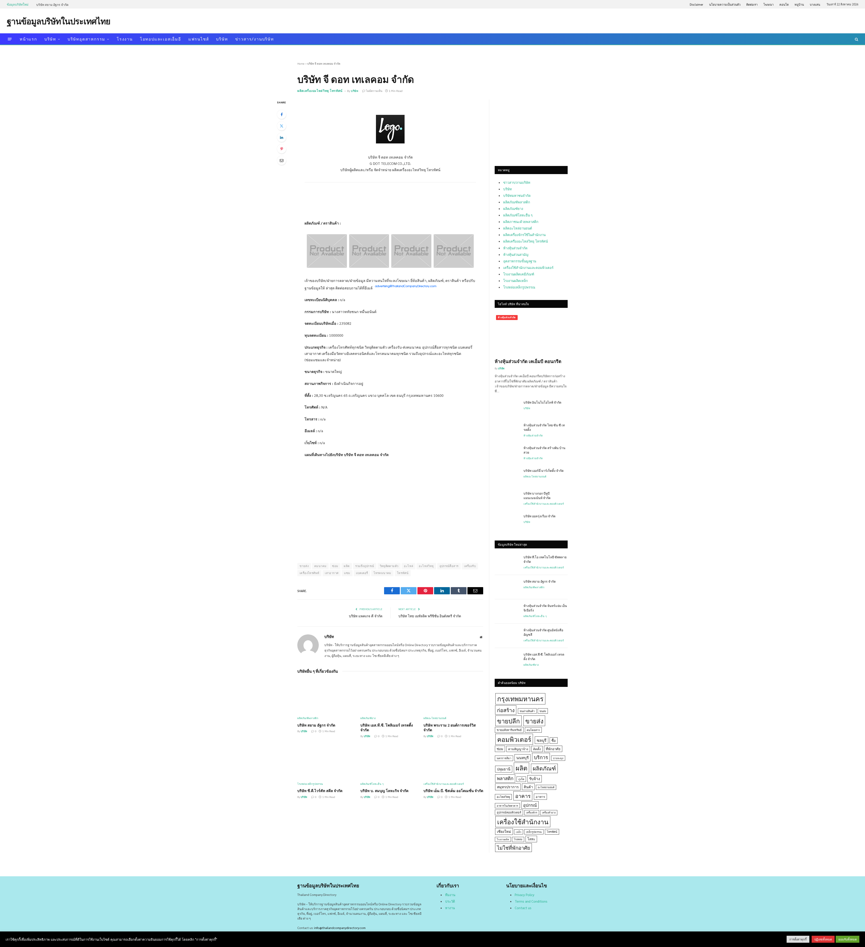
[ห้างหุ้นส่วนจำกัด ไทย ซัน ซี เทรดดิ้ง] (507, 430)
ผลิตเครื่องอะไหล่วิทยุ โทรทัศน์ (320, 91)
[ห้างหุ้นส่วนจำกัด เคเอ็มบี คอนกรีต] (531, 334)
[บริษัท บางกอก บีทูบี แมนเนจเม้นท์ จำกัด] (507, 499)
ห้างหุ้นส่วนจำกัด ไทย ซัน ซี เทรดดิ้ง (544, 427)
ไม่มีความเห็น (374, 91)
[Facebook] (281, 114)
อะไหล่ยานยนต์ (546, 787)
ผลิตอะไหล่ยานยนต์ (434, 718)
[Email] (281, 160)
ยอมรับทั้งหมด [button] (847, 939)
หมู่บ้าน (799, 4)
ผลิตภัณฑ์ (544, 768)
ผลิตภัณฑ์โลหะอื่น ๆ (372, 784)
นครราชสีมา (504, 758)
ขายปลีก (508, 721)
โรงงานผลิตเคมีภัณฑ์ (518, 274)
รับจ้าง (534, 778)
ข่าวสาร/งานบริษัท (254, 38)
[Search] (856, 39)
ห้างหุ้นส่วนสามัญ (515, 254)
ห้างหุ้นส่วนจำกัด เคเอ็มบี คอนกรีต (528, 361)
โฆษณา (768, 4)
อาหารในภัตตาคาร (507, 805)
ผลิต (346, 566)
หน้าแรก (28, 38)
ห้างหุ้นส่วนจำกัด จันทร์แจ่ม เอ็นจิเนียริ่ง (545, 608)
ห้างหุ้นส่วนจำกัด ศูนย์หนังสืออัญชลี (543, 632)
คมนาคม (320, 566)
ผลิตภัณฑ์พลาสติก (308, 718)
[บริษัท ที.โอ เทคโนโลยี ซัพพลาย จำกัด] (507, 562)
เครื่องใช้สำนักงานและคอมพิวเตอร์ (443, 784)
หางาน (450, 908)
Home (301, 63)
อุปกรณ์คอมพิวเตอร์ (509, 812)
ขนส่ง (542, 711)
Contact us (523, 908)
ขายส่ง (304, 566)
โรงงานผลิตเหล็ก (515, 280)
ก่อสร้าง (505, 709)
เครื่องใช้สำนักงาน (523, 821)
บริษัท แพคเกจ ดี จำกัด (365, 616)
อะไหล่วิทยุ (426, 566)
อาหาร (540, 797)
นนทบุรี (522, 757)
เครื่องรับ (470, 566)
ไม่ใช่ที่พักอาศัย (513, 847)
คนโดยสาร (533, 730)
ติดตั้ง (537, 749)
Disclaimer (696, 4)
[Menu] (10, 39)
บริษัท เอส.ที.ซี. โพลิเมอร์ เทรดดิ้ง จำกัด (386, 727)
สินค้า (528, 786)
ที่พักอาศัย (553, 749)
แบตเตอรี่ (362, 573)
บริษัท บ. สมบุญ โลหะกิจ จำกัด (384, 790)
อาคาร (522, 795)
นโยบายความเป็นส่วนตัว (724, 4)
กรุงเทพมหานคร (520, 698)
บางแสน (815, 4)
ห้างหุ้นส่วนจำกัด (515, 248)
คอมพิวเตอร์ (514, 739)
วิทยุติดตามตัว (389, 566)
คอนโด (784, 4)
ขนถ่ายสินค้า (527, 711)
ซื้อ (553, 740)
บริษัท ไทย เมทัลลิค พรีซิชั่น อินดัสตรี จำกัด (429, 616)
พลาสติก (505, 778)
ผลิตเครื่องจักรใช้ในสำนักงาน (524, 234)
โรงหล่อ (518, 839)
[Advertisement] (776, 20)
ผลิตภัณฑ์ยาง (368, 718)
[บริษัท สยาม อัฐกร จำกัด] (327, 696)
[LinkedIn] (281, 137)
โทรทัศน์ (402, 573)
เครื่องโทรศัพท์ (309, 573)
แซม (347, 573)
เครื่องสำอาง (548, 812)
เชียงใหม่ (504, 831)
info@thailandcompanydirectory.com (340, 928)
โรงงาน (125, 38)
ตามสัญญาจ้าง (518, 749)
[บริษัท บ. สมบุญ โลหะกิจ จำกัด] (390, 762)
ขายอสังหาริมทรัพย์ (509, 730)
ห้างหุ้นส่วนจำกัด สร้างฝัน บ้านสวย (544, 450)
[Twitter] (281, 125)
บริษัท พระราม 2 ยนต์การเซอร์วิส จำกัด (449, 727)
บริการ (541, 757)
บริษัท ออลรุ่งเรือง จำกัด (539, 516)
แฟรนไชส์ (198, 38)
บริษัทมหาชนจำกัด (517, 195)
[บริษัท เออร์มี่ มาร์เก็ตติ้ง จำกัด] (507, 476)
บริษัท (50, 38)
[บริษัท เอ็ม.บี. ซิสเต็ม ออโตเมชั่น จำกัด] (453, 762)
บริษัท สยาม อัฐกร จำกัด (52, 4)
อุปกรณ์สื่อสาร (449, 566)
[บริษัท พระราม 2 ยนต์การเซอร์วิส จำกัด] (453, 696)
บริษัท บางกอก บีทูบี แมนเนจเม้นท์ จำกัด (537, 495)
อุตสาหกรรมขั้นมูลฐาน (519, 261)
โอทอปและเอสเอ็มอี (160, 38)
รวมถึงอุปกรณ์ (364, 566)
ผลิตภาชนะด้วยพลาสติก (520, 221)
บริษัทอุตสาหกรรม (86, 38)
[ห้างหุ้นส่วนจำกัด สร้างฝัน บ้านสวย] (507, 453)
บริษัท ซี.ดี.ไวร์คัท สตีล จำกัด (319, 790)
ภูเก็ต (521, 779)
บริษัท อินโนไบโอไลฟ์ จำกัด (542, 402)
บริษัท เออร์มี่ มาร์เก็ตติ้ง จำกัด (544, 470)
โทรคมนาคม (382, 573)
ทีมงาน (450, 894)
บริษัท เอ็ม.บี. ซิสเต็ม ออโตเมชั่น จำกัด (453, 790)
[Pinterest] (281, 148)
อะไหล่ (408, 566)
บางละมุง (558, 758)
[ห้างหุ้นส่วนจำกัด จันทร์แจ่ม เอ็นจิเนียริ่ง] (507, 611)
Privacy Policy (524, 894)
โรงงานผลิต (503, 839)
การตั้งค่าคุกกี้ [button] (798, 939)
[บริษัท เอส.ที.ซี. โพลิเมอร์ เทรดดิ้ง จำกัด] (390, 696)
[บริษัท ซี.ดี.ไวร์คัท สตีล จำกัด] (327, 762)
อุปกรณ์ (530, 805)
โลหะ (531, 839)
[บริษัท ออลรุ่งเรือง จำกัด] (507, 521)
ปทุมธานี (503, 769)
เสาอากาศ (331, 573)
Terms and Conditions (531, 901)
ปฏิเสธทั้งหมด (823, 939)
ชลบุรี (541, 740)
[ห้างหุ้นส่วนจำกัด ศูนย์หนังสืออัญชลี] (507, 635)
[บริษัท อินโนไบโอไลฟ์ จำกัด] (507, 408)
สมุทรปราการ (508, 786)
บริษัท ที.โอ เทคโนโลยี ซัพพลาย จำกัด (545, 559)
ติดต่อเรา (752, 4)
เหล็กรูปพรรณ (534, 831)
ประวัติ (450, 901)
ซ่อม (335, 566)
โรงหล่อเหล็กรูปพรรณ (310, 784)
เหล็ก (518, 831)
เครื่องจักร (531, 812)
